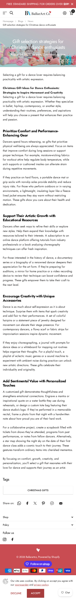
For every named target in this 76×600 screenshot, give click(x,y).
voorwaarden (22, 584)
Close (72, 4)
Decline (16, 593)
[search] (11, 13)
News (30, 21)
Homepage (8, 21)
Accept (35, 593)
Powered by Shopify (49, 557)
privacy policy (41, 584)
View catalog (5, 12)
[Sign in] (64, 13)
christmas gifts (38, 490)
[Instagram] (4, 539)
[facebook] (12, 539)
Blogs (20, 21)
